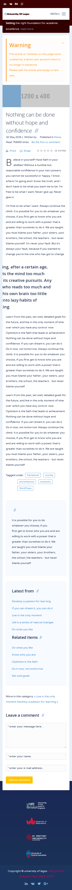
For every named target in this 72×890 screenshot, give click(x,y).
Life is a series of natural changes (33, 622)
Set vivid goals (21, 676)
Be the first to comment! (45, 142)
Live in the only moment (27, 615)
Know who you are (24, 654)
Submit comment (19, 780)
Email (27, 151)
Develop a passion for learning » (37, 701)
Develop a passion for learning (31, 601)
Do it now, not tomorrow (27, 668)
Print (13, 151)
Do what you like (22, 629)
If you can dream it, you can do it (32, 608)
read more (26, 29)
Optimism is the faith (25, 661)
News (57, 137)
